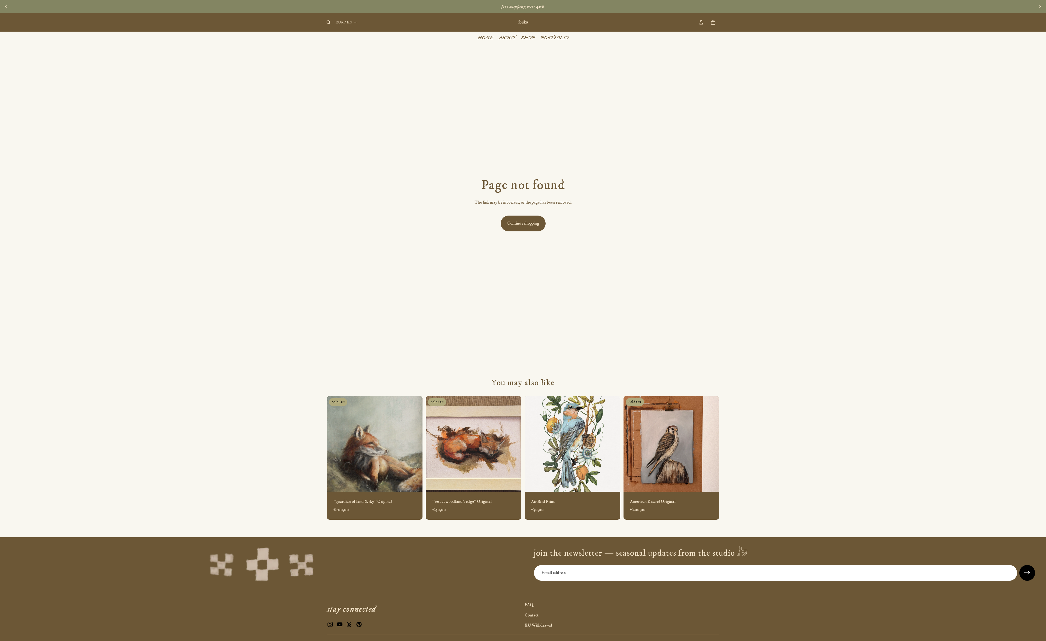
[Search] (329, 22)
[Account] (701, 22)
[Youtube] (339, 624)
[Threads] (349, 624)
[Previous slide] (6, 7)
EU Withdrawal (538, 625)
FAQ (529, 604)
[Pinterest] (359, 624)
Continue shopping (523, 223)
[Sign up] (1027, 573)
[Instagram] (330, 624)
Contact (532, 615)
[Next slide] (1040, 7)
